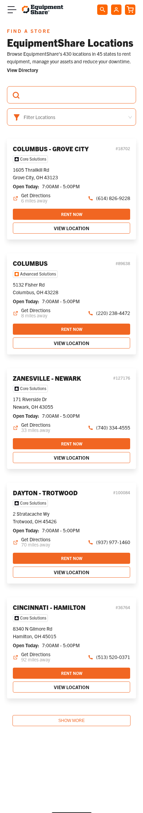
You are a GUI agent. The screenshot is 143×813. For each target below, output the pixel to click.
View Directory (22, 70)
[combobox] (71, 95)
